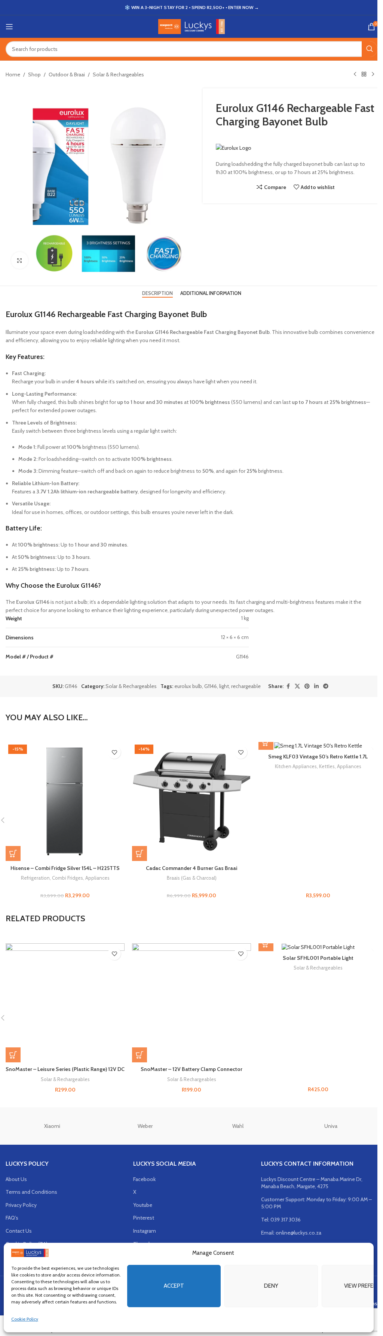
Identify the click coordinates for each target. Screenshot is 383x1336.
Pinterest (143, 1217)
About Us (16, 1179)
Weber (145, 1126)
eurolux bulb (188, 686)
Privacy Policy (21, 1205)
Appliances (97, 878)
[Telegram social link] (326, 686)
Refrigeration (35, 878)
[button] (13, 853)
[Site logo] (191, 25)
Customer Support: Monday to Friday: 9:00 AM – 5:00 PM (316, 1203)
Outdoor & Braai (67, 74)
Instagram (144, 1230)
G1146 (210, 686)
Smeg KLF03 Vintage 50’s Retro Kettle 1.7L (318, 756)
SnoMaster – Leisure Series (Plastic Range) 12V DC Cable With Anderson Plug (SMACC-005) (65, 1073)
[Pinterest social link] (307, 686)
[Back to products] (363, 74)
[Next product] (372, 74)
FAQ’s (12, 1217)
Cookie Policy (24, 1319)
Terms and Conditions (31, 1192)
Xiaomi (52, 1126)
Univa (330, 1126)
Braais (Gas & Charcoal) (192, 878)
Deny (271, 1285)
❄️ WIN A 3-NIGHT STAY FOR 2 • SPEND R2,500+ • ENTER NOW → (192, 7)
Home (13, 74)
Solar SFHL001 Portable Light (318, 958)
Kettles (327, 766)
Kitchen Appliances (296, 766)
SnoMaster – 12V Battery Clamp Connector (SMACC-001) (191, 1073)
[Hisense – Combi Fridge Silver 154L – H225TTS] (65, 801)
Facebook (144, 1179)
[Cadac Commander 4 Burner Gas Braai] (191, 801)
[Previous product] (354, 74)
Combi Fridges (67, 878)
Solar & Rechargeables (118, 74)
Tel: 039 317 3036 (281, 1219)
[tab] (157, 293)
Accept (174, 1285)
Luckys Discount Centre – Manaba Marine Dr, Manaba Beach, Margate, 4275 (311, 1183)
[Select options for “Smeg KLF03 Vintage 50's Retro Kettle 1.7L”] (265, 742)
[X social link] (297, 686)
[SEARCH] (369, 49)
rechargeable (246, 686)
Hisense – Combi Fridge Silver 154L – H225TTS (65, 868)
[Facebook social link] (288, 686)
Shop (34, 74)
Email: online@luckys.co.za (291, 1232)
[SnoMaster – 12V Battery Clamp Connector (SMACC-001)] (191, 1002)
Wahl (237, 1126)
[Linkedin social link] (316, 686)
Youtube (142, 1205)
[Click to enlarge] (19, 260)
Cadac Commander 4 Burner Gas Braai (191, 868)
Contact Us (19, 1230)
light (224, 686)
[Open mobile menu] (9, 26)
